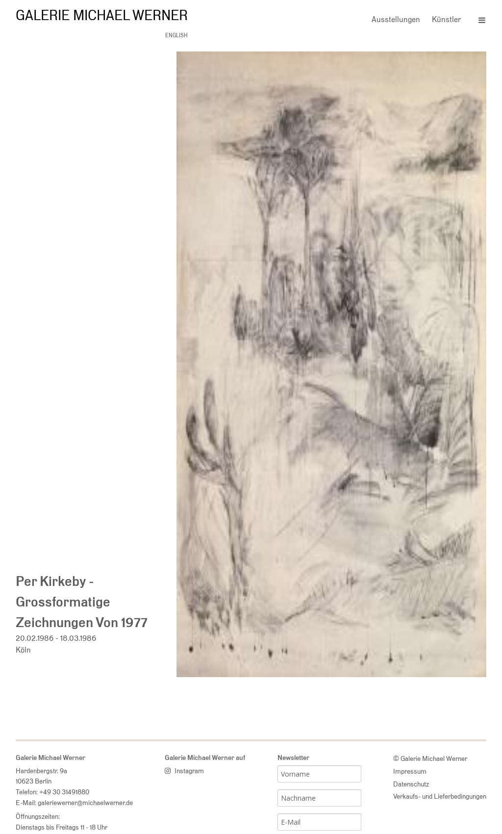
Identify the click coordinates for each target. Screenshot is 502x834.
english (176, 35)
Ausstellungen (396, 19)
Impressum (410, 771)
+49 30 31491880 (64, 791)
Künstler (446, 19)
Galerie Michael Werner (102, 15)
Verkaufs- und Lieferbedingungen (439, 796)
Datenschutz (411, 784)
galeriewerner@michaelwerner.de (85, 802)
